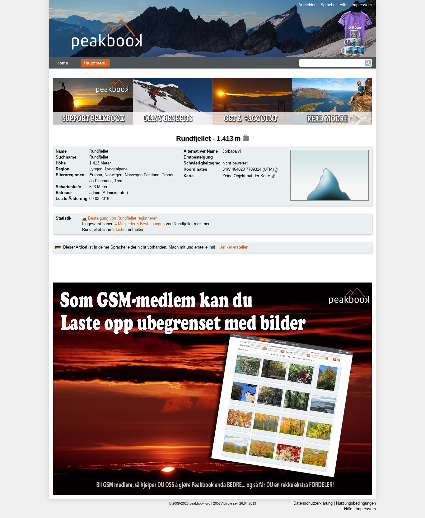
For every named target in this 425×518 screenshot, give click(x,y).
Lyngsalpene (116, 169)
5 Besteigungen (151, 223)
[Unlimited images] (212, 389)
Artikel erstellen (234, 247)
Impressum (362, 4)
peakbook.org (199, 503)
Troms (120, 180)
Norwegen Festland (142, 175)
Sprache (327, 4)
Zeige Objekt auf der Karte (246, 175)
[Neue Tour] (84, 218)
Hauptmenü (95, 62)
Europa (95, 175)
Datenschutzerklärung (313, 503)
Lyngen (95, 169)
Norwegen (113, 175)
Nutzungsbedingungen (356, 503)
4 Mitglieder (124, 223)
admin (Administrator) (108, 192)
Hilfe (343, 4)
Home (62, 62)
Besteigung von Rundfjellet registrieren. (123, 218)
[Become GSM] (212, 101)
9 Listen (119, 229)
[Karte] (273, 175)
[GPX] (276, 169)
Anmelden (307, 4)
